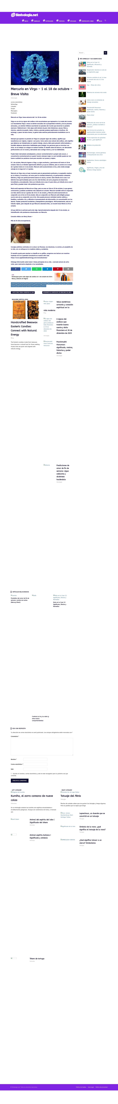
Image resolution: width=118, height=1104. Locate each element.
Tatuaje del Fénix (71, 795)
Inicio (26, 21)
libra (64, 283)
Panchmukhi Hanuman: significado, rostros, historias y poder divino (65, 347)
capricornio (38, 283)
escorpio (44, 283)
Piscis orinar (90, 115)
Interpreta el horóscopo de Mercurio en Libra (57, 293)
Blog (100, 21)
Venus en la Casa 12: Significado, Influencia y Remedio (94, 64)
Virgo (28, 285)
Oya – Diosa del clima (94, 85)
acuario (13, 283)
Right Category (67, 790)
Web (12, 769)
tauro (24, 285)
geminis (50, 283)
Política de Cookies (81, 1087)
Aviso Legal (91, 1087)
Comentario (15, 736)
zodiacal (38, 285)
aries (18, 283)
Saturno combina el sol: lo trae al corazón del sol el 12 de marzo (96, 79)
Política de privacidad (102, 1087)
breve (27, 283)
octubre (13, 285)
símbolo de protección (94, 145)
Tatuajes (73, 21)
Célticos (61, 21)
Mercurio (69, 283)
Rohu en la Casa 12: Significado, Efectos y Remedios (59, 604)
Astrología (49, 21)
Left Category (17, 790)
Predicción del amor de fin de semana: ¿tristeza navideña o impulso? (96, 125)
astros (22, 283)
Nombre (14, 759)
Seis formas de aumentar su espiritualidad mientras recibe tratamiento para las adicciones (97, 132)
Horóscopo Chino (87, 21)
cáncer (31, 283)
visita (32, 285)
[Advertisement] (59, 36)
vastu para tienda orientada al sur (23, 293)
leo (61, 283)
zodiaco (44, 285)
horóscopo (56, 283)
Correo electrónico (17, 764)
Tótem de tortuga (37, 959)
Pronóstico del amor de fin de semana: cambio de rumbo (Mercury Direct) (20, 600)
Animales (36, 21)
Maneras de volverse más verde (96, 92)
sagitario (19, 285)
